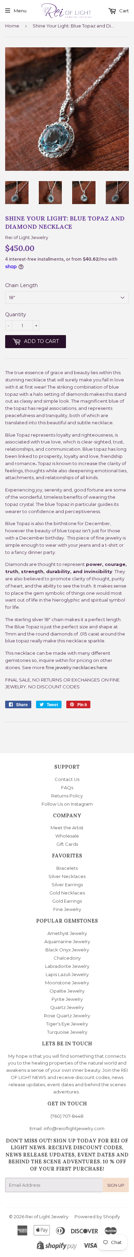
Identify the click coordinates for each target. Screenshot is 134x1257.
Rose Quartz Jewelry (67, 1015)
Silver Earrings (67, 884)
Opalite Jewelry (67, 991)
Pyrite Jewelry (67, 999)
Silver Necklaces (67, 876)
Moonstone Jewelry (67, 982)
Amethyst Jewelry (67, 933)
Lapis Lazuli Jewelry (67, 974)
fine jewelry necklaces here (76, 667)
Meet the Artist (67, 827)
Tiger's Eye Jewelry (67, 1024)
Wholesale (67, 836)
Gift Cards (67, 844)
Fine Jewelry (67, 909)
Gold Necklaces (67, 893)
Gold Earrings (67, 901)
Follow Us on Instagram (67, 804)
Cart (123, 10)
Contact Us (67, 779)
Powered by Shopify (97, 1216)
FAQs (67, 787)
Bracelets (67, 868)
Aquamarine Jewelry (67, 941)
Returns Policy (67, 795)
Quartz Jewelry (67, 1007)
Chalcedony (67, 958)
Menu (20, 10)
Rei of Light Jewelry (46, 1216)
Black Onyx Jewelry (67, 949)
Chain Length (21, 285)
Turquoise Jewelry (67, 1032)
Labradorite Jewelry (67, 966)
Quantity (15, 314)
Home (12, 25)
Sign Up (115, 1185)
